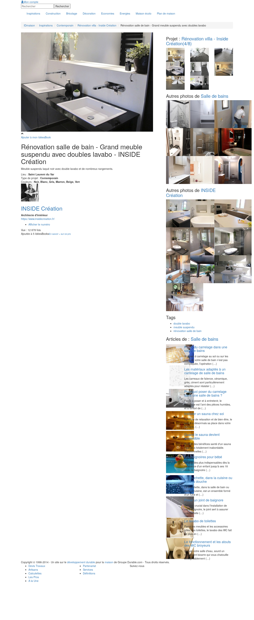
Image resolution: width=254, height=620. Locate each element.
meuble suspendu (183, 327)
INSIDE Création (41, 208)
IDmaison (29, 25)
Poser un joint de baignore (203, 499)
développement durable (81, 562)
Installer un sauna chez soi (204, 413)
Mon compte (31, 2)
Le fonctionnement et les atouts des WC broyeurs (207, 543)
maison (109, 562)
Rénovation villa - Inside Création (97, 25)
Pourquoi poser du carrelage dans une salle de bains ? (205, 393)
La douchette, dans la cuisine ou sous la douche (208, 479)
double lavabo (181, 323)
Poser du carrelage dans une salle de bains (205, 348)
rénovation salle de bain (187, 331)
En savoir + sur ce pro (60, 233)
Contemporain (65, 25)
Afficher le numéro (39, 224)
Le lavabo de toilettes (200, 520)
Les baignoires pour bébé (203, 456)
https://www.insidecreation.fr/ (38, 219)
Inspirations (46, 25)
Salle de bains (214, 96)
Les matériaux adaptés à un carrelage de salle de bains (205, 371)
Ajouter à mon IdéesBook (36, 137)
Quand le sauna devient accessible (202, 436)
